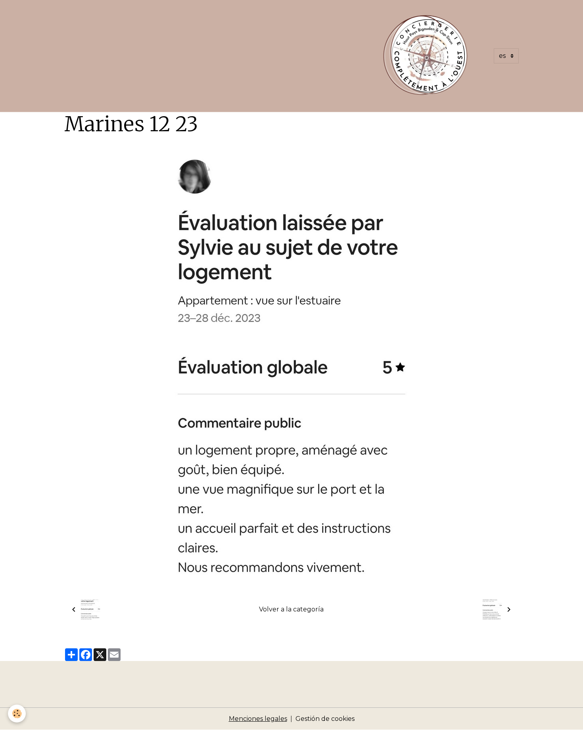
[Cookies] (17, 713)
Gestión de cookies (325, 718)
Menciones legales (258, 718)
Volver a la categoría (291, 609)
